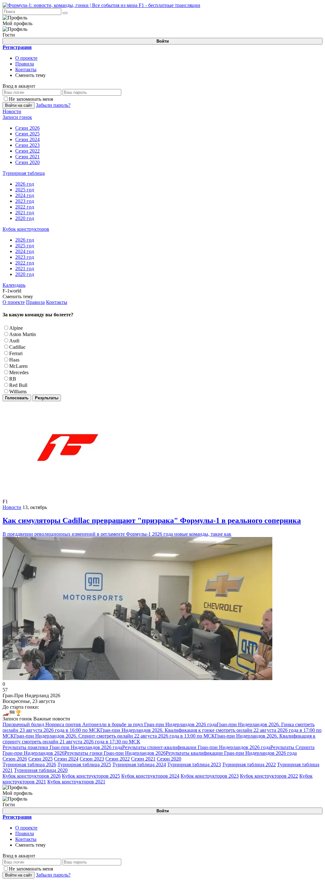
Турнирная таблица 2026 (29, 764)
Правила (24, 63)
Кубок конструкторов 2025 (91, 776)
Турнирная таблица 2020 (41, 770)
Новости (12, 507)
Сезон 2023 (92, 758)
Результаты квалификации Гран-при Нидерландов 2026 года (231, 753)
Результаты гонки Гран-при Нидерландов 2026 (115, 753)
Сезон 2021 (143, 758)
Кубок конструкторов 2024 (150, 776)
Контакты (25, 69)
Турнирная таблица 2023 (194, 764)
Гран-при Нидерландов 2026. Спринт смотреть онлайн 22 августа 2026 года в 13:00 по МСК (114, 736)
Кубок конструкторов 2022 (269, 776)
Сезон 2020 (169, 758)
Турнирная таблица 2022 (249, 764)
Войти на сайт (18, 105)
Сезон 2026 (15, 758)
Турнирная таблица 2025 (84, 764)
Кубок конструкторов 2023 (210, 776)
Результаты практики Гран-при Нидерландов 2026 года (62, 747)
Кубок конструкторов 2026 (32, 776)
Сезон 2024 (66, 758)
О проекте (26, 58)
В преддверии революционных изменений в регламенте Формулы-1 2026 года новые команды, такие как (152, 526)
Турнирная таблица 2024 (139, 764)
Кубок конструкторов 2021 (76, 781)
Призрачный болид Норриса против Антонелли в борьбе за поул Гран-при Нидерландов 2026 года (110, 724)
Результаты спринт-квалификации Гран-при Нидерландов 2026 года (196, 747)
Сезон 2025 (40, 758)
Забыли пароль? (53, 105)
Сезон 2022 (117, 758)
